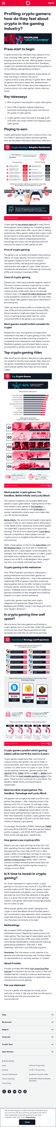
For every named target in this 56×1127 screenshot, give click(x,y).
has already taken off (27, 224)
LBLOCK (8, 773)
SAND (21, 773)
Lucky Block (44, 531)
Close (27, 1122)
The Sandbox (37, 506)
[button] (28, 1014)
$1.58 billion (38, 509)
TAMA (48, 826)
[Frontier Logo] (28, 3)
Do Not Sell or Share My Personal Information (39, 1080)
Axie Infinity (41, 545)
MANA (43, 773)
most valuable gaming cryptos (32, 776)
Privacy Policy (31, 1117)
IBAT (35, 773)
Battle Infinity (10, 520)
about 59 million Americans (34, 294)
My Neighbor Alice (12, 548)
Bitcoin (27, 857)
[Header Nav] (4, 3)
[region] (28, 1117)
